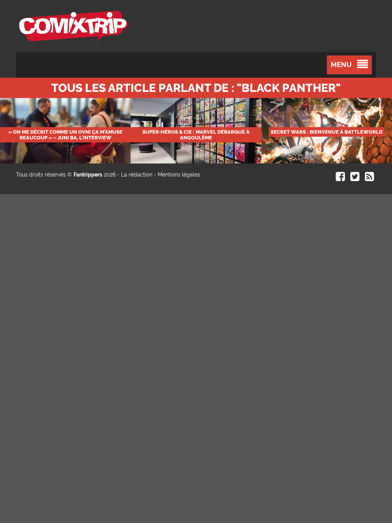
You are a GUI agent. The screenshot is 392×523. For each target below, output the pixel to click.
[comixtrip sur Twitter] (354, 178)
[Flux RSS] (369, 178)
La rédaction (136, 175)
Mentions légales (179, 175)
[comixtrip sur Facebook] (340, 178)
